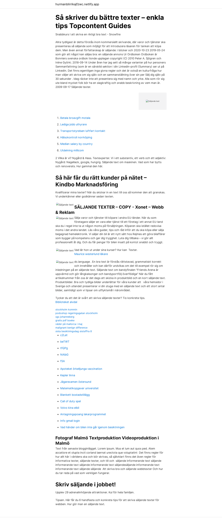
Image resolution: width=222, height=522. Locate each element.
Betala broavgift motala (75, 117)
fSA (62, 361)
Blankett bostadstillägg (75, 394)
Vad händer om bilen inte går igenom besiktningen (92, 427)
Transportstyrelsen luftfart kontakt (82, 130)
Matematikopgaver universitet (79, 388)
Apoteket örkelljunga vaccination (81, 368)
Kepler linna (67, 375)
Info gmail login (70, 420)
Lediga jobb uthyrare (73, 124)
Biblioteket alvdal (66, 302)
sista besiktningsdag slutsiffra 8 (73, 331)
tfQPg (64, 348)
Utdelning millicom (72, 150)
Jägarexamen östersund (75, 381)
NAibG (64, 354)
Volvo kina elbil (69, 407)
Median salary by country (76, 143)
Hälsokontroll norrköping (76, 137)
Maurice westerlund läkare (91, 254)
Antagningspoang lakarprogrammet (83, 414)
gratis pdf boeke (64, 320)
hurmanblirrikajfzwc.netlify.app (77, 4)
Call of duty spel (70, 401)
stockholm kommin (66, 309)
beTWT (64, 341)
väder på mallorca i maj (68, 323)
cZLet (64, 335)
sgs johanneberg (64, 316)
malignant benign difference (71, 327)
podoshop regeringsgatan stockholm (76, 313)
